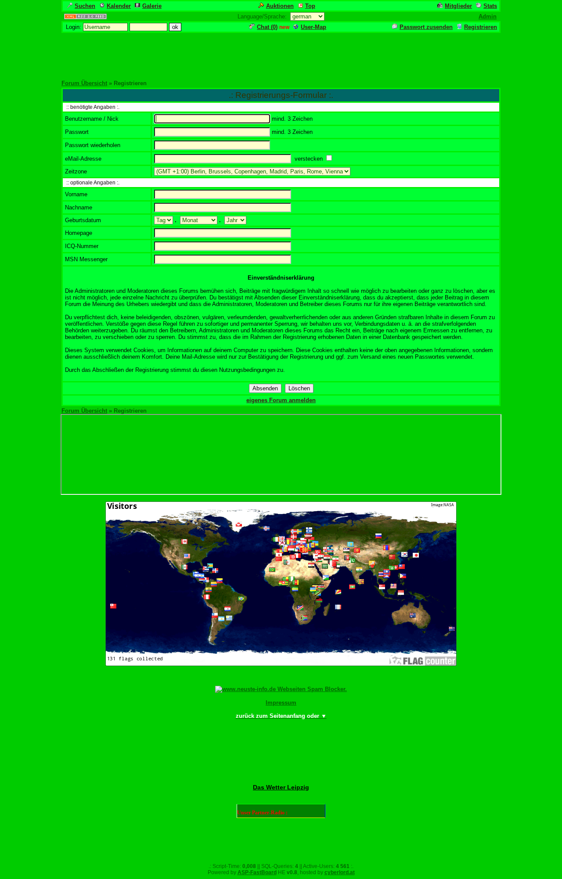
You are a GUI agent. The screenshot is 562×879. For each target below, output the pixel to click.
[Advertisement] (281, 53)
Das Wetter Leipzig (281, 787)
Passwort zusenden (426, 27)
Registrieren (480, 27)
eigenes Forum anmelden (281, 400)
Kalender (119, 6)
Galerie (152, 6)
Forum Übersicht (84, 83)
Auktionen (280, 6)
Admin (488, 16)
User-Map (313, 27)
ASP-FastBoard (257, 872)
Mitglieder (458, 6)
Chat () (267, 27)
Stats (490, 6)
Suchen (85, 6)
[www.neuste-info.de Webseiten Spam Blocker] (281, 689)
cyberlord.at (339, 872)
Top (310, 6)
